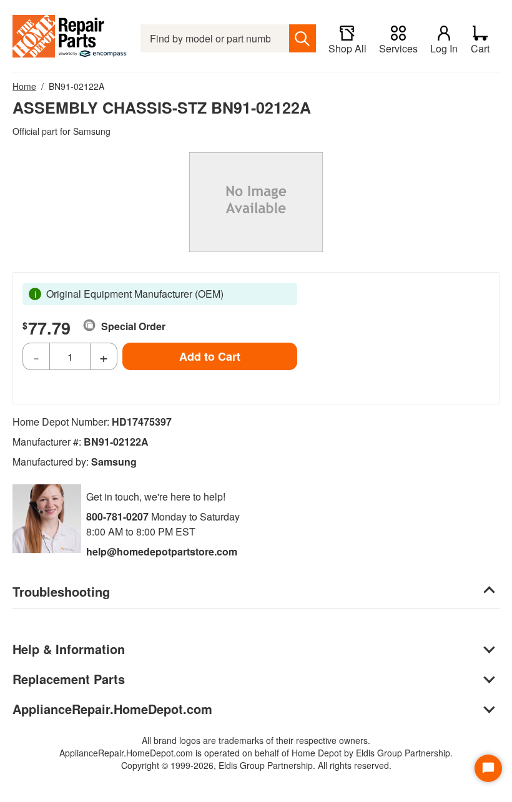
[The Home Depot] (70, 38)
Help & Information (68, 649)
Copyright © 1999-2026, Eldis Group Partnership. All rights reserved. (256, 765)
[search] (302, 38)
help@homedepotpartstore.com (161, 551)
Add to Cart (209, 356)
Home (24, 86)
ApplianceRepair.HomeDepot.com (112, 709)
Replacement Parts (68, 679)
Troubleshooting (61, 591)
